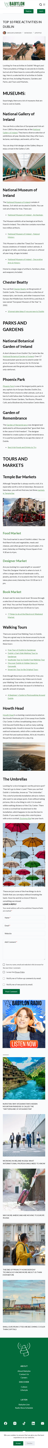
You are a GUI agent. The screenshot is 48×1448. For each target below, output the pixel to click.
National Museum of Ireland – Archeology (25, 215)
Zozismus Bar (25, 818)
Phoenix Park (8, 386)
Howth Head (8, 715)
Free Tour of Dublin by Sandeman (22, 650)
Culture (24, 1387)
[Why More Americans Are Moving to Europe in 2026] (24, 1190)
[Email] (42, 1423)
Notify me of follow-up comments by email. (23, 978)
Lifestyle (38, 33)
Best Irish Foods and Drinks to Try (22, 447)
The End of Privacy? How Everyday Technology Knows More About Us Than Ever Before (22, 1272)
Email (7, 925)
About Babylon (24, 1371)
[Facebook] (5, 1423)
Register (29, 11)
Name (7, 918)
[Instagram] (14, 1423)
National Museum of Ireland (18, 202)
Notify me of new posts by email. (19, 984)
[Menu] (44, 4)
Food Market (12, 533)
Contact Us (24, 1374)
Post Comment (11, 991)
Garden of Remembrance (17, 425)
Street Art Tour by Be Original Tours (23, 669)
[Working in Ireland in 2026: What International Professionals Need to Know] (24, 1135)
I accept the (15, 972)
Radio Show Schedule (24, 1408)
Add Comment (11, 942)
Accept (18, 1443)
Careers (24, 1377)
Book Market (12, 592)
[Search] (40, 4)
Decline (29, 1443)
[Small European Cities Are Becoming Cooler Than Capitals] (24, 1301)
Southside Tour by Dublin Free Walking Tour (26, 660)
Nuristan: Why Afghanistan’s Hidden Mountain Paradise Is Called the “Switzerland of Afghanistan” (20, 1106)
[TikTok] (24, 1423)
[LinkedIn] (33, 1423)
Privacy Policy (20, 972)
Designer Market (15, 561)
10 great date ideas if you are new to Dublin (26, 311)
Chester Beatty (19, 289)
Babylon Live (24, 1404)
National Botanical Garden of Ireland (18, 356)
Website (8, 933)
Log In (41, 11)
